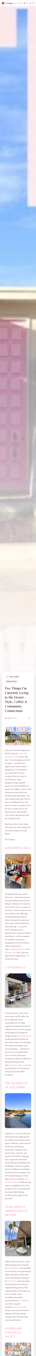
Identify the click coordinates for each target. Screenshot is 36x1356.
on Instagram (23, 1036)
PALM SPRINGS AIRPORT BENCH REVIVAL (16, 1211)
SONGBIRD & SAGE (18, 848)
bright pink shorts (17, 949)
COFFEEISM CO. (15, 967)
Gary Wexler (23, 1300)
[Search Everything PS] (27, 3)
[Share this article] (29, 718)
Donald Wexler (20, 1307)
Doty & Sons (12, 1281)
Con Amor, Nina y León (18, 1065)
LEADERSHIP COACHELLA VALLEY (13, 1332)
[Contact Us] (33, 3)
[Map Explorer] (24, 3)
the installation (13, 1268)
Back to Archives (14, 677)
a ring (19, 926)
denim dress (11, 952)
